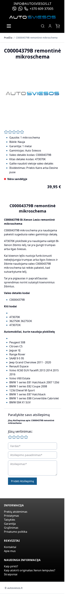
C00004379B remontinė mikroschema (37, 37)
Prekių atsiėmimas (15, 512)
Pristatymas (11, 516)
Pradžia (8, 37)
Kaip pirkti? (11, 566)
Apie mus (10, 551)
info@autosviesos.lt (32, 3)
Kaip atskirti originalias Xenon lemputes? (29, 570)
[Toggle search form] (43, 26)
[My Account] (50, 26)
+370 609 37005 (41, 8)
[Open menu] (9, 26)
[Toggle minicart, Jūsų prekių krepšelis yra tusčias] (57, 26)
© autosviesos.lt (13, 588)
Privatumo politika (15, 532)
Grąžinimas (11, 528)
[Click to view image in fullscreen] (32, 93)
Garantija (10, 524)
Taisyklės (9, 520)
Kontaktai (10, 547)
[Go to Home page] (32, 17)
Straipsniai (10, 574)
